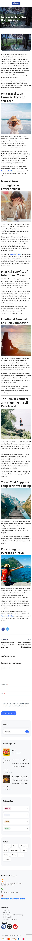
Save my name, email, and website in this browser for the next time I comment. (16, 705)
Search (6, 724)
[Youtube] (15, 926)
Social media (14, 850)
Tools (23, 850)
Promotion (24, 846)
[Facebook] (3, 926)
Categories (8, 801)
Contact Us (6, 912)
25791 (14, 750)
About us (6, 910)
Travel (13, 855)
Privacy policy (7, 917)
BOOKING (8, 808)
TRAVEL (7, 828)
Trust (21, 855)
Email (3, 694)
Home (2, 23)
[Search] (27, 731)
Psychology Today (15, 254)
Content (6, 846)
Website (6, 859)
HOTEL (7, 815)
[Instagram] (9, 926)
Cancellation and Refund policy (13, 915)
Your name (4, 685)
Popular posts (9, 743)
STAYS (7, 821)
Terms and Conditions (10, 919)
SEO (5, 850)
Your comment (5, 668)
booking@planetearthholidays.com (13, 898)
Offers (15, 846)
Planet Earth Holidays (8, 171)
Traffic (6, 855)
